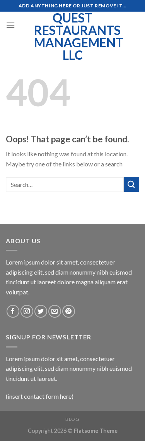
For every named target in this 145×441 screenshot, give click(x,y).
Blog (72, 419)
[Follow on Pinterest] (68, 311)
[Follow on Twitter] (40, 311)
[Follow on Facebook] (13, 311)
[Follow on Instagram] (26, 311)
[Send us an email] (54, 311)
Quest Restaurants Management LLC (72, 36)
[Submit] (131, 184)
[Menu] (10, 25)
